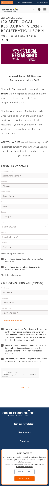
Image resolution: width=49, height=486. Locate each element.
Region (3, 232)
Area (2, 222)
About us (24, 441)
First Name (5, 288)
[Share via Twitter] (7, 40)
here (4, 151)
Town (3, 202)
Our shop (7, 3)
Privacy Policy (18, 351)
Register (24, 387)
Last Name (5, 298)
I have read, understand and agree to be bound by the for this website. (26, 360)
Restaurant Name (7, 171)
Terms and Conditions (17, 361)
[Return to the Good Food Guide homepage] (10, 10)
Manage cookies (25, 471)
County (3, 212)
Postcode (4, 242)
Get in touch (24, 432)
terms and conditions (24, 467)
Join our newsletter (24, 423)
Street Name (5, 191)
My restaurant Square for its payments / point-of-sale (24, 260)
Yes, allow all (24, 478)
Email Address (6, 308)
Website (4, 181)
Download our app (25, 3)
